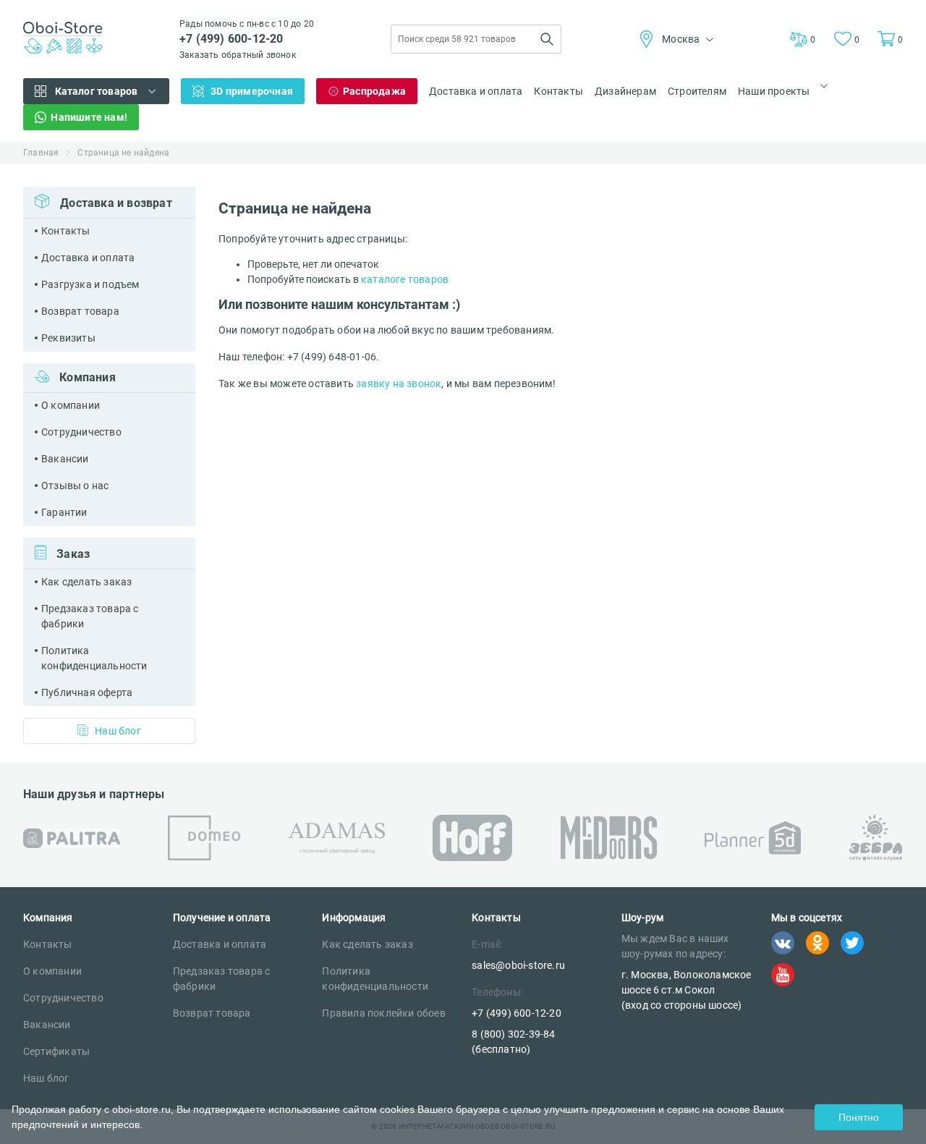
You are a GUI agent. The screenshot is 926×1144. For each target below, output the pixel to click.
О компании (70, 405)
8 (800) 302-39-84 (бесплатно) (513, 1041)
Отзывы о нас (75, 485)
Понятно (858, 1117)
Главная (41, 153)
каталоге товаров (405, 279)
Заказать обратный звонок (237, 55)
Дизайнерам (625, 91)
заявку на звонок (398, 383)
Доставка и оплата (475, 91)
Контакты (558, 91)
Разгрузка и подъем (90, 284)
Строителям (697, 91)
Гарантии (64, 512)
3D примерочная (252, 91)
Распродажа (374, 91)
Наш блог (118, 731)
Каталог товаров (96, 91)
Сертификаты (56, 1051)
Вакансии (65, 459)
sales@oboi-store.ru (518, 965)
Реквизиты (68, 338)
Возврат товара (80, 311)
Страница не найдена (123, 153)
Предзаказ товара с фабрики (90, 616)
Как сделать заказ (86, 582)
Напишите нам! (89, 117)
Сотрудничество (81, 432)
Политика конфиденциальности (94, 658)
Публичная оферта (86, 692)
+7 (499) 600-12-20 (231, 39)
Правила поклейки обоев (383, 1013)
